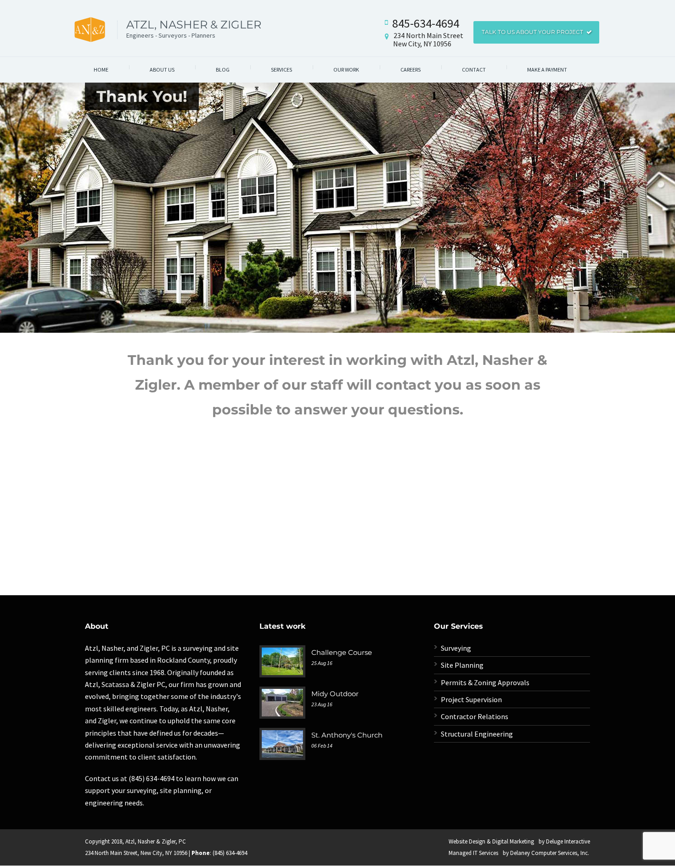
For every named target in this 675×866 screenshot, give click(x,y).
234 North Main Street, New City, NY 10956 (136, 853)
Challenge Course (341, 652)
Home (101, 69)
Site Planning (462, 665)
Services (281, 69)
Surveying (456, 648)
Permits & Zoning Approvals (485, 682)
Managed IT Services (473, 853)
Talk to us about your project (532, 31)
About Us (162, 69)
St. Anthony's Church (346, 735)
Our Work (346, 69)
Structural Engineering (477, 733)
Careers (410, 69)
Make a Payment (547, 69)
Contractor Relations (474, 716)
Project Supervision (471, 699)
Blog (223, 69)
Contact (474, 69)
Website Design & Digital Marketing (491, 841)
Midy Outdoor (335, 693)
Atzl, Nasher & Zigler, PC (155, 841)
